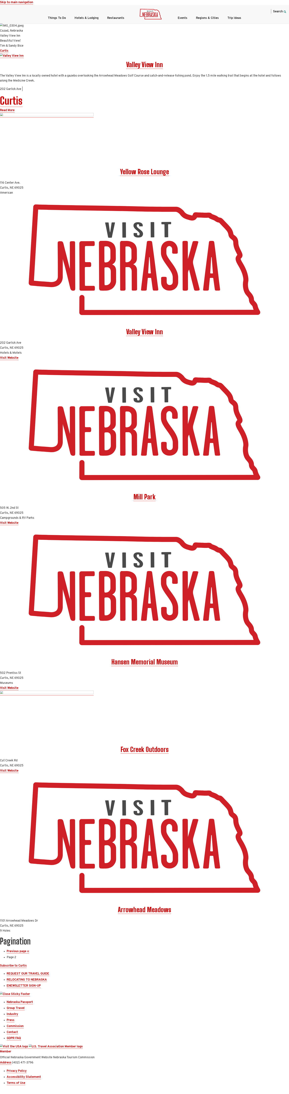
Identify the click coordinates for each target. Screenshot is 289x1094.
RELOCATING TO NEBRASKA (27, 980)
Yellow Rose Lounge (144, 172)
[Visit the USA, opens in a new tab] (14, 1047)
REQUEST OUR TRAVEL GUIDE (28, 974)
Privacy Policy (17, 1071)
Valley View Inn (144, 65)
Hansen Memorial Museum (144, 662)
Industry (12, 1014)
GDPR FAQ (14, 1038)
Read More (7, 110)
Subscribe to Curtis (13, 966)
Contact (12, 1032)
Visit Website (9, 358)
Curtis (4, 51)
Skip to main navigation (16, 2)
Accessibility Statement (24, 1077)
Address (5, 1063)
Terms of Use (16, 1083)
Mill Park (144, 497)
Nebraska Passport (20, 1002)
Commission (15, 1026)
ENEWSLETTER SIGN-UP (24, 986)
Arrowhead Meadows (144, 910)
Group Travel (16, 1008)
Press (10, 1020)
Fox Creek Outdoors (145, 749)
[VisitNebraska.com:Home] (150, 15)
